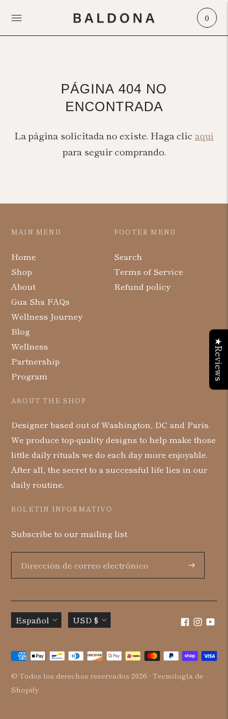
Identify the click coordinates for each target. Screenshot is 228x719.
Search (128, 256)
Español (32, 620)
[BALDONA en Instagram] (198, 622)
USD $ (85, 620)
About (23, 286)
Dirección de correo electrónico (76, 552)
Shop (21, 271)
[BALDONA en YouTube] (210, 622)
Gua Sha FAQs (40, 301)
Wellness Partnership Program (35, 361)
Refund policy (142, 286)
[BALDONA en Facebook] (185, 622)
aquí (204, 135)
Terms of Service (148, 271)
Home (23, 256)
